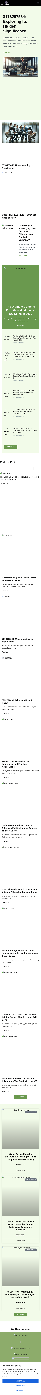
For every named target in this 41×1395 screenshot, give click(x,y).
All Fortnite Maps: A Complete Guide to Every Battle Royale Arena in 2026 (23, 392)
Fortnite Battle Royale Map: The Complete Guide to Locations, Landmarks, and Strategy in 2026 (24, 354)
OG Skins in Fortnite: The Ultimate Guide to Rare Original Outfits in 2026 (25, 376)
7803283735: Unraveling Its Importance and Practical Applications (15, 764)
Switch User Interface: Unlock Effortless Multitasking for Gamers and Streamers (19, 828)
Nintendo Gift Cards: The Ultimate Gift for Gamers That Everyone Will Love (19, 1017)
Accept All (20, 1381)
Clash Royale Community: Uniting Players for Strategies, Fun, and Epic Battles (20, 1294)
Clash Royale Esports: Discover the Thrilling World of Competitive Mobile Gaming (20, 1157)
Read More (5, 483)
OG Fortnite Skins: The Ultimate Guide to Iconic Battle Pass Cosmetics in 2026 (24, 411)
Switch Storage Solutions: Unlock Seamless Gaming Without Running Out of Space (20, 953)
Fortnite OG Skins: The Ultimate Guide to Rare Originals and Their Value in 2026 (25, 338)
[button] (38, 3)
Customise (20, 1386)
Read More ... (8, 52)
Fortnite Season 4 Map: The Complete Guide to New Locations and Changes (25, 430)
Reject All (20, 1391)
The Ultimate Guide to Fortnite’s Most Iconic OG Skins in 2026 (20, 310)
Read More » (20, 325)
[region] (20, 1378)
